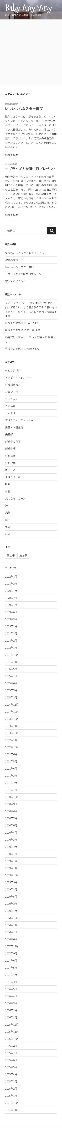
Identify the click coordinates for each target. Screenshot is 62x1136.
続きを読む (11, 155)
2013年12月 (12, 719)
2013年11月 (12, 726)
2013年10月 (12, 733)
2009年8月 (11, 889)
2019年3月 (11, 619)
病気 (7, 512)
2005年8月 (11, 1046)
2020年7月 (11, 591)
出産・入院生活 (14, 427)
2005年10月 (12, 1039)
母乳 (7, 491)
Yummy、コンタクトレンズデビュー (26, 253)
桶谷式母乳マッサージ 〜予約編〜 (24, 337)
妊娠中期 (10, 448)
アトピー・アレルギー (18, 377)
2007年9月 (11, 953)
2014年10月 (12, 711)
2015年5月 (11, 690)
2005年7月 (11, 1053)
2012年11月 (12, 740)
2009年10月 (12, 875)
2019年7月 (11, 605)
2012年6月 (11, 754)
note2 (30, 323)
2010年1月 (11, 854)
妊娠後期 (10, 463)
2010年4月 (11, 832)
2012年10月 (12, 747)
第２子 (23, 555)
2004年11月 (12, 1110)
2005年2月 (11, 1088)
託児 (7, 534)
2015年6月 (11, 683)
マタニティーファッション (20, 420)
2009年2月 (11, 903)
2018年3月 (11, 633)
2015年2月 (11, 697)
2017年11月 (12, 662)
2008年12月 (12, 918)
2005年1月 (11, 1095)
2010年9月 (11, 804)
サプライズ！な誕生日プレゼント (30, 168)
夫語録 (9, 434)
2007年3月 (11, 982)
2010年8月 (11, 811)
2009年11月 (12, 868)
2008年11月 (12, 925)
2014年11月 (12, 704)
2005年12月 (12, 1024)
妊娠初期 (10, 455)
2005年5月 (11, 1067)
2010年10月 (12, 797)
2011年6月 (11, 768)
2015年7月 (11, 676)
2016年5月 (11, 669)
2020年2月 (11, 598)
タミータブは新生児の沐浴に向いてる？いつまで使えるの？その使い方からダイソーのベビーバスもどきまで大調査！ (31, 307)
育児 (7, 527)
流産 (7, 505)
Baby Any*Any (28, 8)
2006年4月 (11, 996)
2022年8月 (11, 576)
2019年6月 (11, 612)
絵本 (7, 519)
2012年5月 (11, 761)
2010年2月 (11, 847)
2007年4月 (11, 975)
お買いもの (11, 391)
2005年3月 (11, 1081)
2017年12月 (12, 655)
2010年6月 (11, 825)
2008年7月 (11, 932)
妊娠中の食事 (13, 441)
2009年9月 (11, 882)
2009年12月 (12, 861)
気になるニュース (15, 498)
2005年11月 (12, 1031)
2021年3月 (11, 583)
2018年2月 (11, 640)
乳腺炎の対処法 (14, 323)
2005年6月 (11, 1060)
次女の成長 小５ (15, 260)
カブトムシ (11, 399)
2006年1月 (11, 1017)
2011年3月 (11, 775)
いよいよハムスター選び (24, 108)
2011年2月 (11, 783)
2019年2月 (11, 626)
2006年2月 (11, 1010)
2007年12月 (12, 946)
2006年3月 (11, 1003)
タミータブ (11, 303)
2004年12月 (12, 1103)
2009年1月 (11, 911)
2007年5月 (11, 967)
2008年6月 (11, 939)
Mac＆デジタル (14, 370)
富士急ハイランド (15, 281)
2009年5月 (11, 896)
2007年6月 (11, 960)
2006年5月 (11, 989)
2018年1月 (11, 647)
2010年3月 (11, 839)
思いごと (10, 470)
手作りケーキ (13, 477)
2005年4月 (11, 1074)
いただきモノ (13, 384)
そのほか (10, 406)
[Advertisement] (31, 52)
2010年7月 (11, 818)
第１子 (11, 555)
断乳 (7, 484)
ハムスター (11, 413)
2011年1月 (11, 790)
